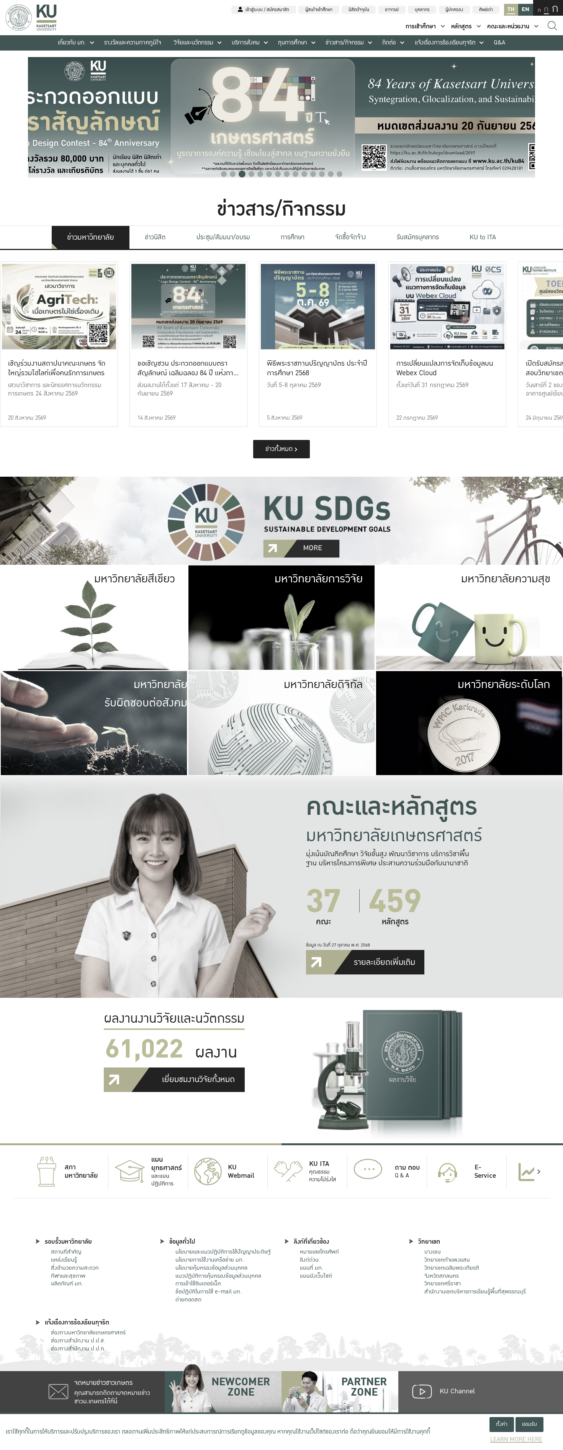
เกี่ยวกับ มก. (72, 42)
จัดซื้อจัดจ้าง (350, 237)
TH (510, 9)
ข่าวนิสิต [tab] (155, 237)
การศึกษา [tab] (292, 237)
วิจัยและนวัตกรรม (193, 42)
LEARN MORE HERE (516, 1439)
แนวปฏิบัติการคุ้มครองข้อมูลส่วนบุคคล (218, 1275)
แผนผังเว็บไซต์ (316, 1275)
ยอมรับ (529, 1424)
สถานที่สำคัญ (66, 1251)
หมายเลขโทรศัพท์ (319, 1251)
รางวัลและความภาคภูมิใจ (132, 42)
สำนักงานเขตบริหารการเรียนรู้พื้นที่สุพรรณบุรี (475, 1291)
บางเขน (432, 1251)
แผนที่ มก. (311, 1267)
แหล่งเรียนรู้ (64, 1259)
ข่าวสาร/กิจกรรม (345, 42)
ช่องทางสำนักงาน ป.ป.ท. (78, 1348)
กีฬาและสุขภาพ (68, 1275)
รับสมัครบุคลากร (418, 237)
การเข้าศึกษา (421, 26)
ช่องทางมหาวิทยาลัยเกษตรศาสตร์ (88, 1332)
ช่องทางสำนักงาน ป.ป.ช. (78, 1340)
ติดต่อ (389, 42)
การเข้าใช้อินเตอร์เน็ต (198, 1283)
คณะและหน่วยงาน (508, 26)
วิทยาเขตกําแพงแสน (447, 1259)
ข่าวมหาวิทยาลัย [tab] (90, 237)
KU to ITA (483, 237)
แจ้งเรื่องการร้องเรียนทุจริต (445, 42)
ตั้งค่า (501, 1424)
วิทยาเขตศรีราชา (442, 1283)
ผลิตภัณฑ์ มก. (67, 1283)
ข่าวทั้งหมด (280, 449)
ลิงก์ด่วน (309, 1259)
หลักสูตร (461, 26)
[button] (224, 174)
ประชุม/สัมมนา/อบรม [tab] (223, 237)
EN (525, 9)
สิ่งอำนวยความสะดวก (75, 1267)
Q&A (499, 42)
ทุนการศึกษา (292, 42)
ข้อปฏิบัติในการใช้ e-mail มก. (208, 1291)
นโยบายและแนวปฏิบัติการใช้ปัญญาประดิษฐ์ (222, 1251)
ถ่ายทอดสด (188, 1299)
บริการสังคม (246, 42)
